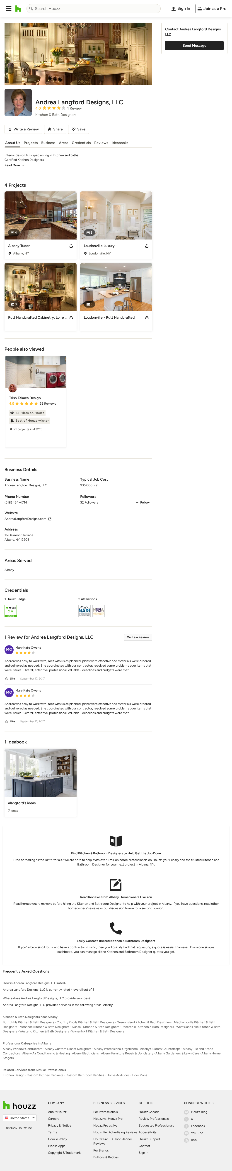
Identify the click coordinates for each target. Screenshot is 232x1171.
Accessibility (148, 1132)
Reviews (101, 143)
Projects (31, 143)
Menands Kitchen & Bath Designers (44, 1027)
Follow (145, 502)
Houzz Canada (149, 1112)
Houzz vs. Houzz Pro (108, 1119)
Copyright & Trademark (64, 1153)
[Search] (31, 8)
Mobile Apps (56, 1146)
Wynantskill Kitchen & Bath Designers (97, 1031)
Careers (53, 1119)
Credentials (81, 143)
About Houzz (57, 1112)
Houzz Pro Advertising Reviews (115, 1132)
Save (81, 129)
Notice (66, 1125)
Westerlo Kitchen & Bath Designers (44, 1031)
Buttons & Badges (106, 1157)
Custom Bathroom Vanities (85, 1075)
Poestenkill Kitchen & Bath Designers (148, 1027)
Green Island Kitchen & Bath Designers (144, 1022)
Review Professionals (154, 1119)
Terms (52, 1132)
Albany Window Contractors (22, 1049)
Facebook (198, 1126)
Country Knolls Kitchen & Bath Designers (85, 1022)
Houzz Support (149, 1139)
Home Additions (118, 1075)
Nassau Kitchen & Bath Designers (95, 1027)
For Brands (101, 1150)
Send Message (194, 45)
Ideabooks (120, 143)
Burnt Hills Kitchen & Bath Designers (28, 1022)
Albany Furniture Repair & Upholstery (127, 1053)
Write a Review (138, 637)
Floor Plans (139, 1075)
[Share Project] (71, 245)
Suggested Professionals (156, 1125)
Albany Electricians (85, 1053)
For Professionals (105, 1112)
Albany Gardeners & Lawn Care (177, 1053)
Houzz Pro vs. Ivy (105, 1125)
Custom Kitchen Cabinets (45, 1075)
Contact (144, 1146)
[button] (9, 9)
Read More (12, 165)
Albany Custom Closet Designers (68, 1049)
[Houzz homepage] (18, 9)
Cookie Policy (57, 1139)
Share (58, 129)
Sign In (143, 1153)
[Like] (7, 678)
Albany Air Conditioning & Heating (46, 1053)
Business (48, 143)
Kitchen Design (13, 1075)
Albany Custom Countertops (160, 1049)
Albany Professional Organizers (116, 1049)
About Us (12, 143)
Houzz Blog (199, 1112)
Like (12, 678)
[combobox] (94, 8)
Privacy (53, 1125)
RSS (194, 1140)
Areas (63, 143)
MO (9, 649)
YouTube (197, 1133)
